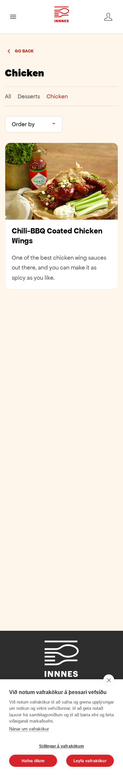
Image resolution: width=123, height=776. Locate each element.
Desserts (29, 96)
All (8, 96)
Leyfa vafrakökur (90, 761)
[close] (108, 680)
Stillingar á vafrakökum (61, 746)
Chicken (57, 96)
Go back (24, 51)
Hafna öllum (33, 761)
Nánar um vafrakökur (29, 728)
